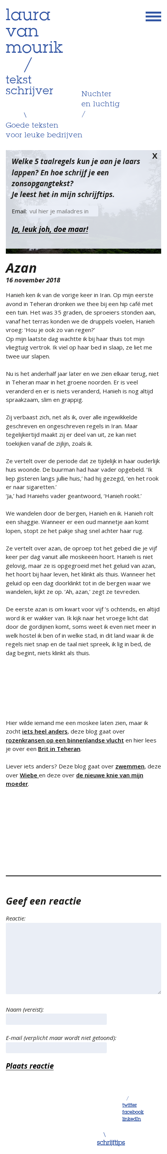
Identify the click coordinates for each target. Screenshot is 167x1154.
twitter (129, 1105)
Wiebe (29, 775)
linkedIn (131, 1119)
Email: (20, 211)
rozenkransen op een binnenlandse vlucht (65, 740)
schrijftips (111, 1143)
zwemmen (129, 766)
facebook (133, 1112)
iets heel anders (45, 731)
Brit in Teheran (59, 749)
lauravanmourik (34, 32)
